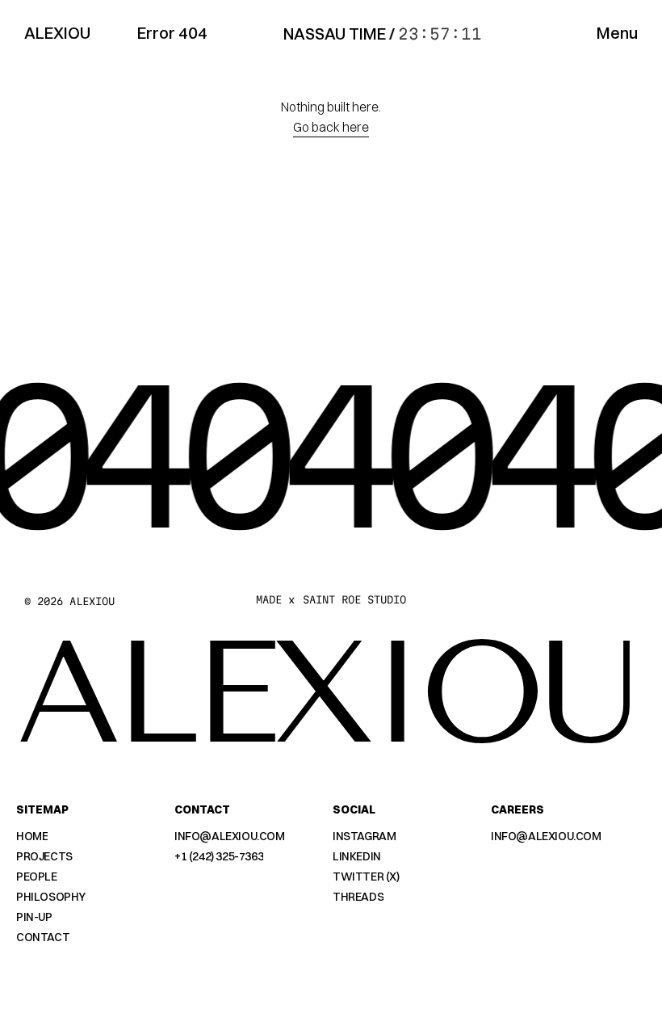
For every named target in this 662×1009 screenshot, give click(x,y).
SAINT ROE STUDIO (354, 599)
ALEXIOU (57, 33)
